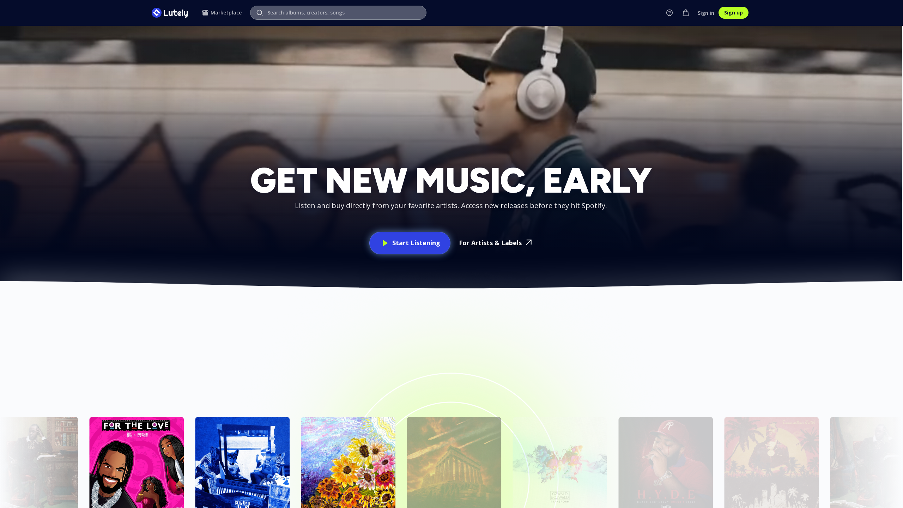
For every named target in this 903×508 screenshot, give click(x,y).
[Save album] (71, 424)
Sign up (733, 12)
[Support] (669, 13)
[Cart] (685, 12)
